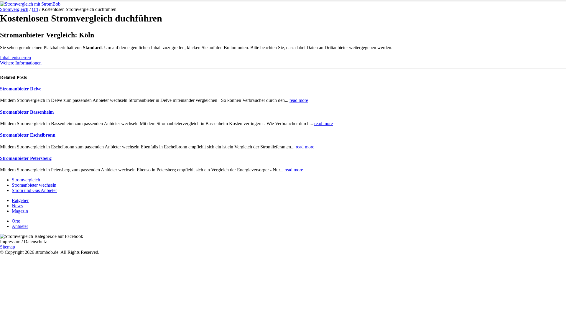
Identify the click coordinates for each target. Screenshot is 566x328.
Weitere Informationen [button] (21, 62)
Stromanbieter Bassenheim (27, 112)
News (17, 205)
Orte (16, 220)
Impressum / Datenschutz (23, 241)
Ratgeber (20, 200)
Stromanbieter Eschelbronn (27, 135)
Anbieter (20, 226)
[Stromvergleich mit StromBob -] (30, 3)
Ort (35, 9)
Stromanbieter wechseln (34, 185)
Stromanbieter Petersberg (26, 158)
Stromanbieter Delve (20, 88)
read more (298, 100)
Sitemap (7, 246)
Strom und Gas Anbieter (34, 190)
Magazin (20, 210)
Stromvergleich (14, 9)
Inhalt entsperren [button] (15, 57)
